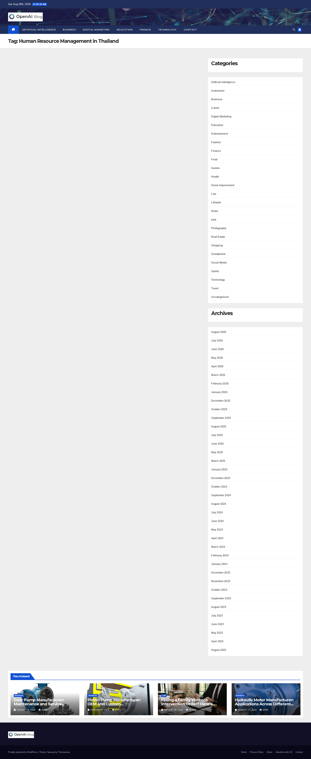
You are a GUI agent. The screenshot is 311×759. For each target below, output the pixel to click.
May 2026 (217, 357)
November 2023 (220, 581)
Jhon (44, 710)
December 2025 (220, 400)
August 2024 (218, 503)
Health (215, 176)
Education (125, 29)
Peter (192, 710)
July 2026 (217, 340)
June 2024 (217, 521)
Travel (215, 288)
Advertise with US (284, 752)
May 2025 (217, 452)
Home (244, 752)
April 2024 (217, 538)
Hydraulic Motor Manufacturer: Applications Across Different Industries (264, 704)
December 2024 (220, 478)
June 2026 (217, 349)
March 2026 (218, 375)
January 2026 (219, 392)
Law (213, 193)
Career (215, 108)
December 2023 (220, 572)
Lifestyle (216, 202)
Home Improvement (222, 185)
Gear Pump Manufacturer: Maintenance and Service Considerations (39, 704)
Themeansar (64, 752)
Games (215, 168)
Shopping (217, 245)
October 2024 (219, 486)
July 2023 (217, 615)
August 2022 (218, 650)
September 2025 (221, 418)
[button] (294, 29)
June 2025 (217, 443)
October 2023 (219, 589)
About (269, 752)
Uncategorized (220, 297)
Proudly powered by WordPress (23, 752)
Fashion (216, 142)
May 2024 (217, 529)
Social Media (219, 262)
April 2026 (217, 366)
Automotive (218, 90)
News (214, 211)
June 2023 (217, 624)
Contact (190, 29)
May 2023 (217, 632)
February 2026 (220, 383)
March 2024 (218, 546)
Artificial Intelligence (39, 29)
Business (69, 29)
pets (213, 219)
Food (214, 159)
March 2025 (218, 461)
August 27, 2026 (247, 710)
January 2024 (219, 564)
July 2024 (217, 512)
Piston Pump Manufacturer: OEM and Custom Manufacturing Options (114, 704)
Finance (145, 29)
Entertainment (219, 133)
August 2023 (218, 607)
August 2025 (218, 426)
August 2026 (218, 332)
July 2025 (217, 435)
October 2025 (219, 409)
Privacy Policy (257, 752)
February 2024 (220, 555)
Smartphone (218, 254)
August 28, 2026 (26, 710)
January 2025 (219, 469)
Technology (167, 29)
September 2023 (221, 598)
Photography (218, 228)
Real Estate (218, 236)
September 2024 (221, 495)
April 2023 (217, 641)
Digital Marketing (96, 29)
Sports (215, 271)
